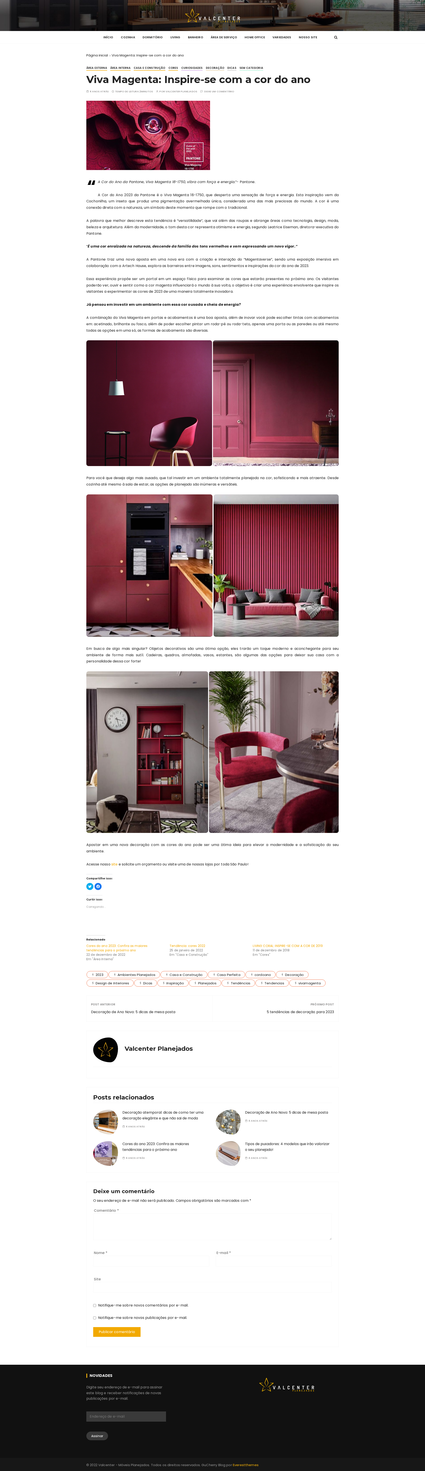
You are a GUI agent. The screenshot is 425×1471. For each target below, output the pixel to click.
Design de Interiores (112, 983)
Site (97, 1279)
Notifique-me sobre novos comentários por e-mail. (143, 1305)
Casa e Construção (149, 68)
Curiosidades (192, 68)
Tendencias (274, 983)
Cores (173, 68)
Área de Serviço (224, 37)
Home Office (255, 37)
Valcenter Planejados (181, 91)
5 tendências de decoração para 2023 (300, 1011)
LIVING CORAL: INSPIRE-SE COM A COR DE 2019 (288, 946)
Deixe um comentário (219, 91)
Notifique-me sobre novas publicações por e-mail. (142, 1317)
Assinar (97, 1436)
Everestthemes (246, 1465)
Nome (100, 1252)
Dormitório (153, 37)
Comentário (106, 1210)
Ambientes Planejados (136, 974)
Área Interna (120, 68)
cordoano (263, 974)
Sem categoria (251, 68)
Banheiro (195, 37)
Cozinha (128, 37)
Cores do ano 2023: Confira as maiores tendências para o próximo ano (117, 948)
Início (108, 37)
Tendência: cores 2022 (187, 946)
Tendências (241, 983)
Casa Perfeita (228, 974)
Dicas (231, 68)
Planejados (207, 983)
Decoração (215, 68)
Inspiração (175, 983)
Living (175, 37)
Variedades (281, 37)
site (114, 864)
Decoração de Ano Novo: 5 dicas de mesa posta (133, 1011)
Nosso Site (308, 37)
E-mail (223, 1252)
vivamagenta (309, 983)
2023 (99, 974)
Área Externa (96, 68)
